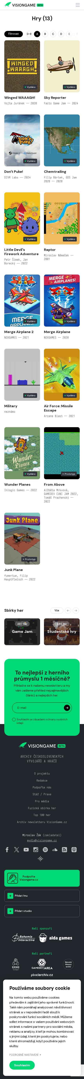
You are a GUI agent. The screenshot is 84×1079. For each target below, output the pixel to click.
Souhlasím (22, 1065)
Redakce (42, 780)
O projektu (42, 773)
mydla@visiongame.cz (42, 840)
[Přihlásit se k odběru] (67, 708)
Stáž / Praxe (42, 794)
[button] (68, 610)
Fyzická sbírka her (42, 808)
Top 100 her (42, 815)
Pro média (42, 801)
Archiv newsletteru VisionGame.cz (42, 822)
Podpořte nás (42, 787)
